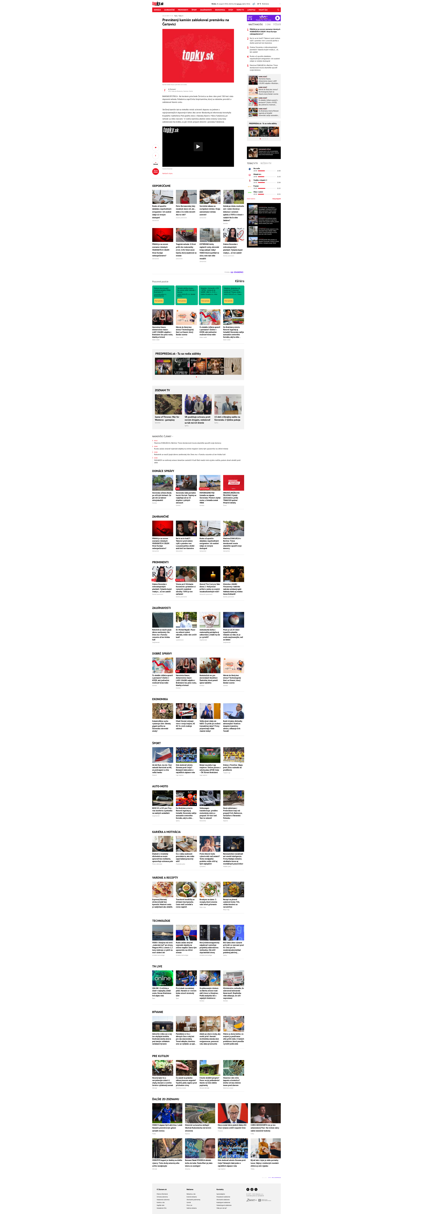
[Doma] (249, 187)
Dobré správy (162, 653)
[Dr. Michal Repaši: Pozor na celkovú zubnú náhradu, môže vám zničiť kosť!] (186, 620)
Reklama (190, 1189)
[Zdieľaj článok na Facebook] (155, 155)
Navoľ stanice (251, 199)
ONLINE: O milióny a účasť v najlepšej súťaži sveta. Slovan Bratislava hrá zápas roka (161, 992)
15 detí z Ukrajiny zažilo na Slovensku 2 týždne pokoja (227, 418)
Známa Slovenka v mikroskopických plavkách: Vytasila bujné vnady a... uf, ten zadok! (162, 588)
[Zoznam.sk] (252, 1201)
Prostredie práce (180, 864)
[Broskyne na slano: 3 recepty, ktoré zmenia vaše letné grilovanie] (210, 889)
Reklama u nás (191, 1194)
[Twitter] (256, 1189)
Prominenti (183, 10)
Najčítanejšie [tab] (256, 24)
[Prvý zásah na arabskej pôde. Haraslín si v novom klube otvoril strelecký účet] (186, 978)
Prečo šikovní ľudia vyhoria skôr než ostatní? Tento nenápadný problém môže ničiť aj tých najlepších (210, 859)
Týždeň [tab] (277, 24)
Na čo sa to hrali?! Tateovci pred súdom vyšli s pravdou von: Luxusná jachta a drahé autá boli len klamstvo (185, 543)
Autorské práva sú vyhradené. (255, 1196)
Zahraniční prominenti (206, 594)
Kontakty (220, 1189)
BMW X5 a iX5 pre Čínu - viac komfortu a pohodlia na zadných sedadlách (162, 810)
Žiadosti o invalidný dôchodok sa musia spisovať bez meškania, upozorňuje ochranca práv (162, 858)
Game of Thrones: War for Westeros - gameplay (167, 418)
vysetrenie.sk (179, 640)
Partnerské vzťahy (265, 149)
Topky (175, 16)
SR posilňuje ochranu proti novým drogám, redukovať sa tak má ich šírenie (197, 419)
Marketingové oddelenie (223, 1205)
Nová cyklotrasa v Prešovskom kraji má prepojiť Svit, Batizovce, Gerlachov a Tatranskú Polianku (232, 813)
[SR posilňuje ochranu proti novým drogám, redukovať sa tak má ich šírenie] (198, 404)
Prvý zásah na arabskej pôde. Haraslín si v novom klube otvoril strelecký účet (186, 992)
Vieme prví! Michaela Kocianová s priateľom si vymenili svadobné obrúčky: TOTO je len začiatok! (186, 589)
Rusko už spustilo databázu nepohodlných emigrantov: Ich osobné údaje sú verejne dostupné (209, 543)
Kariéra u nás (161, 1202)
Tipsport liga (226, 772)
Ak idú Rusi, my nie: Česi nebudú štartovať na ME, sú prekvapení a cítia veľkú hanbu (162, 769)
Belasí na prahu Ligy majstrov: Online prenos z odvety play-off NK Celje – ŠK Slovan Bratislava (210, 769)
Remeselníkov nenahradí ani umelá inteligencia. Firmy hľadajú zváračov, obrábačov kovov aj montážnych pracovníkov (233, 859)
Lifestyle (251, 10)
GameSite (157, 423)
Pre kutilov (160, 1056)
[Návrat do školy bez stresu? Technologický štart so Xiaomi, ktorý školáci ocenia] (233, 665)
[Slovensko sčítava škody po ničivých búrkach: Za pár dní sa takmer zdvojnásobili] (162, 483)
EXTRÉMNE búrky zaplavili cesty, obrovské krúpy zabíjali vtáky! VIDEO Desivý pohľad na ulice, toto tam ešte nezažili (268, 231)
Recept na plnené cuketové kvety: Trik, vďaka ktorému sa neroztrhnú (231, 903)
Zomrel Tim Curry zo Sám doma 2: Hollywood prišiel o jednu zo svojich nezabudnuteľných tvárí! (210, 588)
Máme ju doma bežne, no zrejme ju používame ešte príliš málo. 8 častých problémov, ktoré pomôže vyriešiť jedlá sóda (233, 1039)
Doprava (225, 821)
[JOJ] (249, 175)
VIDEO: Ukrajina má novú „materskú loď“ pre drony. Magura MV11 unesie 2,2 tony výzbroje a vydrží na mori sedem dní (162, 947)
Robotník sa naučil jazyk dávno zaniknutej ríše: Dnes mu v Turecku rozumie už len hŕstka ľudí (190, 454)
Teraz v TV (252, 163)
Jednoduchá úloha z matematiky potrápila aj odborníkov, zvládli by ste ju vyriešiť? (210, 633)
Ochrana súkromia (162, 1197)
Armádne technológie (158, 955)
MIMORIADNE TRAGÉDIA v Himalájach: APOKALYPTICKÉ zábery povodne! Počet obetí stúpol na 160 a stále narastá (268, 210)
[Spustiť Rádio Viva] (263, 16)
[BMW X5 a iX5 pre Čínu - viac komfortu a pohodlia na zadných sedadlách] (162, 798)
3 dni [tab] (268, 24)
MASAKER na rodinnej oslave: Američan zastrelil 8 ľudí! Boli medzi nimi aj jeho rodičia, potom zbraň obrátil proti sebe (197, 461)
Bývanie (157, 1012)
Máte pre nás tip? (221, 1208)
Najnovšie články (162, 436)
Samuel (238, 4)
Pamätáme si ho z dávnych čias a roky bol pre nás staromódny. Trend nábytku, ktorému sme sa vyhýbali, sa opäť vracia (185, 1039)
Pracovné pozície (160, 281)
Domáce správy (163, 471)
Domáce (157, 10)
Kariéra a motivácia (166, 832)
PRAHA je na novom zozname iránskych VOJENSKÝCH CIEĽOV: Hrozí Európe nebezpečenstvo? (161, 543)
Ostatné (154, 775)
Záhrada (154, 1088)
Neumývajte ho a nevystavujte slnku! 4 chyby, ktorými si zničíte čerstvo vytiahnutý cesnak (162, 1082)
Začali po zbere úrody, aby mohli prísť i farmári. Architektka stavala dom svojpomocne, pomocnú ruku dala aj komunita (210, 1039)
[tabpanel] (264, 49)
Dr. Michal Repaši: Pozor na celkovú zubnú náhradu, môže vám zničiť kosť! (186, 633)
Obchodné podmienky (193, 1200)
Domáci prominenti (157, 594)
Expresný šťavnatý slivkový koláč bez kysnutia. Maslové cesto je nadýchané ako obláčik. (162, 903)
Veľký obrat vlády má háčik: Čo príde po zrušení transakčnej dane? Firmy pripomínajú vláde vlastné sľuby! (210, 726)
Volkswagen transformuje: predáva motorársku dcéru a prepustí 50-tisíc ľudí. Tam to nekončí (209, 813)
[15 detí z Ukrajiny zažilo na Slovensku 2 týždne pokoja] (227, 404)
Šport (194, 10)
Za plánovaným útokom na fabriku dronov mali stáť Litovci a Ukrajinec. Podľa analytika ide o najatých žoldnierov (209, 993)
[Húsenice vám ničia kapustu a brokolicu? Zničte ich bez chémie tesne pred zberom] (233, 1068)
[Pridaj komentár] (155, 148)
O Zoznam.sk (162, 1189)
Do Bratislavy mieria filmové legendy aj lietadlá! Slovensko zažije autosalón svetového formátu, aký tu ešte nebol (233, 332)
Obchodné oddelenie (223, 1200)
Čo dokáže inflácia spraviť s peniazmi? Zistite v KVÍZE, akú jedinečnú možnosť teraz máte (210, 331)
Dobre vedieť (155, 340)
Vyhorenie (202, 866)
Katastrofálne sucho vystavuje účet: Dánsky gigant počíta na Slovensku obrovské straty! (161, 726)
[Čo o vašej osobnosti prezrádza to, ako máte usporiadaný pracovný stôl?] (186, 844)
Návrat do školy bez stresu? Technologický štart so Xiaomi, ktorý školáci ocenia (184, 331)
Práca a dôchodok (157, 864)
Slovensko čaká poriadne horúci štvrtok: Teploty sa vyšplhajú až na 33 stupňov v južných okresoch (186, 498)
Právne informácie (162, 1194)
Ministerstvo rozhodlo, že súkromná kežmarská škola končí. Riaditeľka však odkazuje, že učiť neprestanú (233, 993)
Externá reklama (192, 1197)
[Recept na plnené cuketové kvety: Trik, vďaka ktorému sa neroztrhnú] (233, 889)
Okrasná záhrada (204, 1088)
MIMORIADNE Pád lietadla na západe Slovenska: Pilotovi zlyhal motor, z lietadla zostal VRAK (210, 498)
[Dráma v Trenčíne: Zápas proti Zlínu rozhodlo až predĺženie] (233, 755)
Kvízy (230, 10)
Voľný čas (263, 10)
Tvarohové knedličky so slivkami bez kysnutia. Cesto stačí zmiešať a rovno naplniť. (185, 903)
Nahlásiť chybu (167, 173)
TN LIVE (157, 966)
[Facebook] (247, 1189)
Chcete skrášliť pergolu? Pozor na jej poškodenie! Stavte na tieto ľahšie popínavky (210, 1082)
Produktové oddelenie (223, 1197)
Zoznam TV (162, 390)
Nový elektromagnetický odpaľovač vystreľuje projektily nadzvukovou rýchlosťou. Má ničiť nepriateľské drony (209, 947)
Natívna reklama (192, 1208)
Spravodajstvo (220, 1194)
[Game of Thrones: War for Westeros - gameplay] (168, 404)
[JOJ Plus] (249, 192)
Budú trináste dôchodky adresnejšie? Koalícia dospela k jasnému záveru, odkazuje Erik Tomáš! (232, 726)
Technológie (161, 921)
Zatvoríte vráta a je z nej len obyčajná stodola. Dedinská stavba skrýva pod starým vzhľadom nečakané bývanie (162, 1039)
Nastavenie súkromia (163, 1200)
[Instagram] (251, 1189)
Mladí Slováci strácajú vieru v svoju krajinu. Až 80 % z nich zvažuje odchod (185, 725)
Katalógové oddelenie (223, 1202)
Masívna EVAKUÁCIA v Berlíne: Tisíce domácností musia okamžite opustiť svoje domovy (187, 443)
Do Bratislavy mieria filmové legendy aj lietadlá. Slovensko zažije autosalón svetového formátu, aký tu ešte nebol (186, 813)
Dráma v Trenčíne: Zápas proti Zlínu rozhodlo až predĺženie (233, 767)
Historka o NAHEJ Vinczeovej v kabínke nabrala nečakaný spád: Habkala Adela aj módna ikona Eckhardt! (232, 589)
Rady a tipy (203, 907)
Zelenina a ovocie (181, 1088)
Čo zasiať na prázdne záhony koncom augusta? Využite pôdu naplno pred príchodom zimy (186, 1082)
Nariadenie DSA (161, 1208)
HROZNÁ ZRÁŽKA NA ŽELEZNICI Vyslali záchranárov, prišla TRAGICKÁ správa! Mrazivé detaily (231, 498)
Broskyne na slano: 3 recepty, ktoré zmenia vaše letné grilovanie (208, 902)
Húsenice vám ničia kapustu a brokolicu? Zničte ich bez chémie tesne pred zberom (232, 1082)
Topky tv (240, 10)
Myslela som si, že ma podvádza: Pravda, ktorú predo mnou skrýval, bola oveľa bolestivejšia (269, 153)
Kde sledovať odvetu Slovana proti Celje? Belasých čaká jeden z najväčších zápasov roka (185, 769)
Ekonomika (220, 10)
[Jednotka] (249, 181)
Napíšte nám (160, 1205)
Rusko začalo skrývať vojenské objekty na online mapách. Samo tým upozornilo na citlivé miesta (191, 449)
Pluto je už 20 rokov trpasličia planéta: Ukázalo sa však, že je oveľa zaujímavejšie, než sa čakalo (233, 635)
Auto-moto (160, 786)
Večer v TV (265, 163)
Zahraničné (169, 10)
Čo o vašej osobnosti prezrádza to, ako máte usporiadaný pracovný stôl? (185, 858)
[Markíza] (249, 169)
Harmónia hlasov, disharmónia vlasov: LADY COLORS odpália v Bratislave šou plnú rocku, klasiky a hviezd (162, 332)
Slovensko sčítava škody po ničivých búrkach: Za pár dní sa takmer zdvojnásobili (161, 496)
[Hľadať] (278, 9)
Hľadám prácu (227, 866)
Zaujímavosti (206, 10)
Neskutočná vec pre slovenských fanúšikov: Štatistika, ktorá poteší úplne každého (209, 679)
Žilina (225, 505)
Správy (187, 425)
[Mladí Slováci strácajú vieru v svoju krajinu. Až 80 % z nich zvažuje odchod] (186, 711)
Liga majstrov (180, 775)
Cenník (189, 1202)
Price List (189, 1205)
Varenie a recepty (165, 877)
